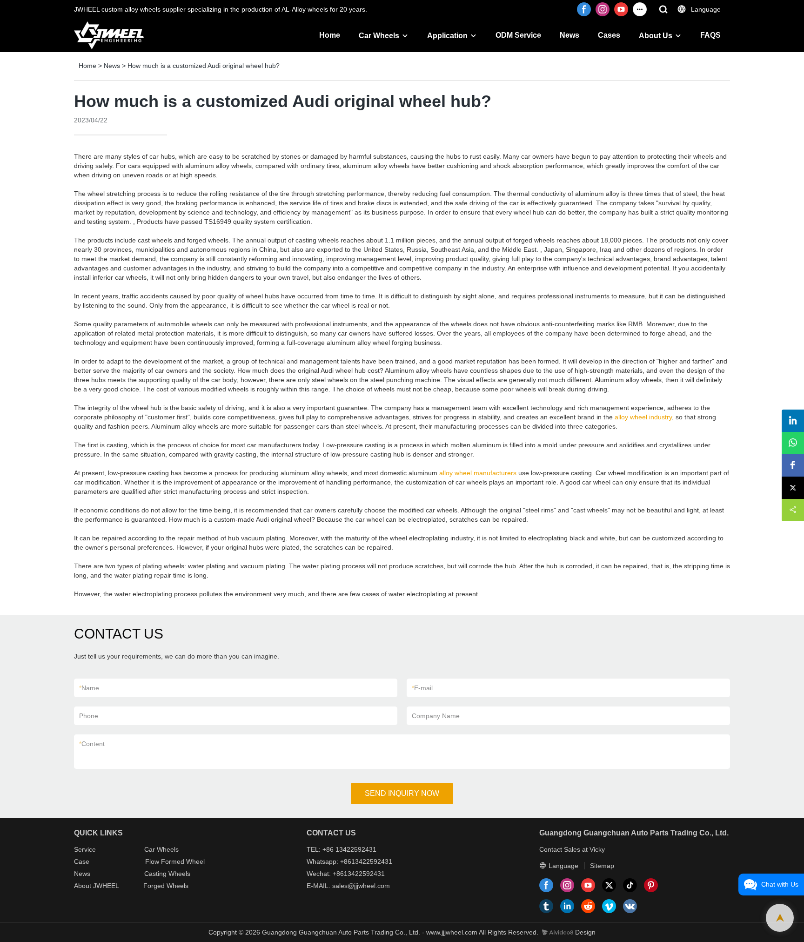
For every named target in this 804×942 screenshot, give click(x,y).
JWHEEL (106, 885)
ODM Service (518, 35)
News (569, 35)
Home (329, 35)
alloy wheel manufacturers (477, 473)
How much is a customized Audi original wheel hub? (203, 65)
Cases (609, 35)
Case (81, 861)
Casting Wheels (167, 873)
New (80, 873)
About (83, 885)
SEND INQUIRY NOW (402, 793)
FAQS (710, 35)
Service (85, 849)
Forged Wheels (165, 885)
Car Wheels (379, 36)
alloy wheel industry (643, 417)
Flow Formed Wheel (175, 861)
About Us (655, 36)
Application (447, 36)
